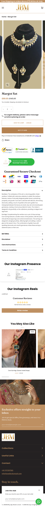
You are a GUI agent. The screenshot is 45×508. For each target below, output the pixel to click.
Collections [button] (7, 448)
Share (7, 140)
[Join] (40, 424)
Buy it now (22, 130)
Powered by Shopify (29, 504)
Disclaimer (6, 239)
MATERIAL (5, 234)
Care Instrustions (9, 245)
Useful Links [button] (8, 455)
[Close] (40, 489)
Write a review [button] (22, 310)
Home (4, 17)
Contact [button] (6, 463)
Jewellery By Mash (10, 504)
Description (6, 190)
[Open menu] (5, 7)
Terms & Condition (9, 250)
